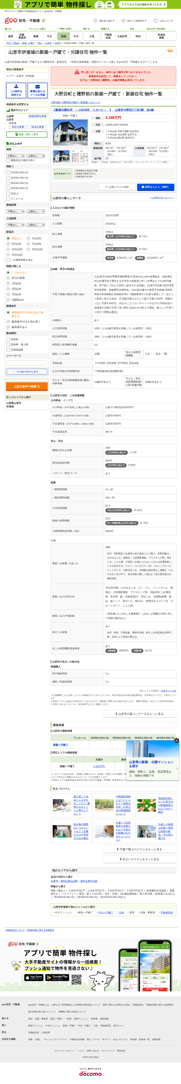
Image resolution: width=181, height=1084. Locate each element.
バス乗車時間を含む (22, 259)
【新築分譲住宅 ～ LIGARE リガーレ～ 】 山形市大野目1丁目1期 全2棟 (103, 109)
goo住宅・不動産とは (38, 1005)
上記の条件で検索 (25, 386)
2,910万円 (99, 766)
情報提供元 (138, 1005)
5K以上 (15, 193)
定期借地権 (17, 349)
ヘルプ (81, 1051)
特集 (30, 1039)
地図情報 (156, 1039)
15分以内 (37, 249)
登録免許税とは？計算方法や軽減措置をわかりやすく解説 (165, 805)
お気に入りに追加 (119, 186)
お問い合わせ (92, 1051)
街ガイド (106, 1039)
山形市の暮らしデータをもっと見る (141, 713)
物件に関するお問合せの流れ (116, 1005)
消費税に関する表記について (72, 1011)
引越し (38, 1039)
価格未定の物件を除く (23, 160)
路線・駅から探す (29, 134)
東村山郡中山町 (89, 881)
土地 (121, 912)
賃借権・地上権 (19, 344)
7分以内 (36, 243)
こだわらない (20, 272)
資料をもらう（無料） (157, 186)
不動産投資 (167, 912)
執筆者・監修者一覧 (140, 1039)
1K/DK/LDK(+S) (19, 172)
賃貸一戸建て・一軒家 (60, 1019)
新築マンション (35, 1025)
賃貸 (30, 1019)
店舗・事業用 (41, 1019)
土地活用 (45, 1032)
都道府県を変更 (37, 116)
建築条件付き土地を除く (26, 321)
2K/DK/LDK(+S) (19, 177)
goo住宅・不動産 (11, 1004)
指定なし (17, 238)
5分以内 (16, 243)
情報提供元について (15, 930)
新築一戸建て (69, 1025)
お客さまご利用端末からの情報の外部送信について (75, 1005)
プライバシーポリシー (64, 1051)
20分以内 (17, 254)
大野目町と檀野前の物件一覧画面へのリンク (75, 102)
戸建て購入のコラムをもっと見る (141, 849)
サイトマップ (108, 1051)
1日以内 (16, 283)
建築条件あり (20, 327)
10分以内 (17, 249)
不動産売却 (33, 1032)
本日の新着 (18, 277)
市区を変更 (18, 127)
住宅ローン (118, 1025)
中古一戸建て (105, 912)
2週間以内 (18, 299)
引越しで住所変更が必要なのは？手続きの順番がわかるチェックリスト (123, 831)
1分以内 (36, 238)
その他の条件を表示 (27, 371)
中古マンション (53, 1025)
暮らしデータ (93, 1039)
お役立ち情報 (9, 1039)
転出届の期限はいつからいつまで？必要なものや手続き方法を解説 (81, 831)
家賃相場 (104, 1019)
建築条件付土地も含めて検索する (27, 314)
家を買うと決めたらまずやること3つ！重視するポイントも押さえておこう (82, 805)
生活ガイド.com (168, 691)
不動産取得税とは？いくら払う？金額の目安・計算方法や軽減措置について (123, 805)
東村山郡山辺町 (69, 881)
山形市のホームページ (163, 197)
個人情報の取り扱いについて (42, 1011)
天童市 (54, 881)
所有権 (14, 339)
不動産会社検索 (77, 1039)
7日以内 (16, 294)
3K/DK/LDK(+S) (19, 183)
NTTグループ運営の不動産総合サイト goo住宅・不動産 (33, 11)
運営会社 (121, 1051)
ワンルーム (17, 198)
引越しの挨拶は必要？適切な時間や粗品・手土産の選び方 (165, 831)
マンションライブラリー (55, 1039)
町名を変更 (38, 127)
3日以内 (16, 288)
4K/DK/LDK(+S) (19, 188)
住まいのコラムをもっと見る (140, 859)
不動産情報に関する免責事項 (40, 930)
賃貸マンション (81, 1019)
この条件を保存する (16, 93)
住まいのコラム (120, 1039)
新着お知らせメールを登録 (37, 93)
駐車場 (94, 1019)
